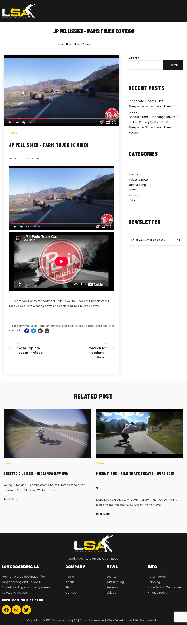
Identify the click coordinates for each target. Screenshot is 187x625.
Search (134, 58)
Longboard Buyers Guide (146, 101)
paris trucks (75, 326)
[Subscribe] (178, 239)
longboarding (58, 326)
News (69, 44)
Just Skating (137, 185)
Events (133, 174)
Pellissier (89, 326)
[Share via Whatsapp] (47, 330)
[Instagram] (16, 609)
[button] (182, 11)
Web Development (120, 620)
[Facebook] (6, 609)
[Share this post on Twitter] (33, 330)
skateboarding (105, 326)
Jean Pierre (38, 326)
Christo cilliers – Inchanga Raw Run (153, 117)
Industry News (139, 179)
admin (16, 158)
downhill (24, 326)
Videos (86, 44)
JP (47, 326)
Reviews (134, 195)
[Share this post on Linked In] (40, 330)
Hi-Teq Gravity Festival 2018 (148, 122)
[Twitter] (26, 609)
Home (61, 44)
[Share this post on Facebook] (26, 330)
